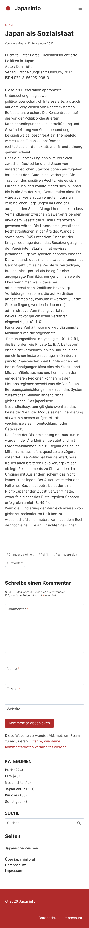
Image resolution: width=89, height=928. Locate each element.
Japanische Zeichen (21, 848)
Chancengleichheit (20, 554)
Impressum (14, 871)
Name (13, 669)
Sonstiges (13, 802)
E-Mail (13, 689)
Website (13, 709)
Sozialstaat (15, 563)
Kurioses (12, 795)
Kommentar (18, 609)
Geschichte (14, 782)
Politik (43, 554)
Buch (9, 25)
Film (8, 776)
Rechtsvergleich (65, 554)
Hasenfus (17, 43)
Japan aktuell (16, 789)
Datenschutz (15, 865)
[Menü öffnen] (80, 8)
